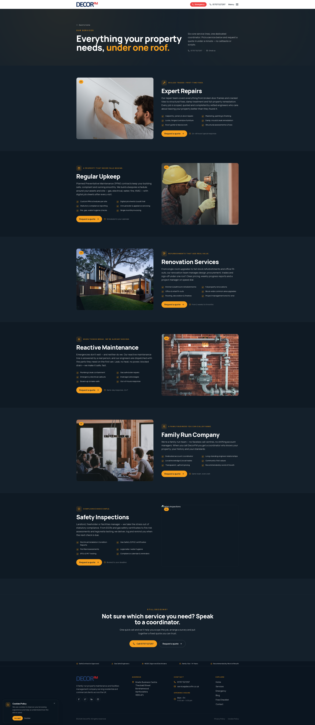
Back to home (84, 25)
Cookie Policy (233, 719)
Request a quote (172, 133)
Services (220, 686)
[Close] (54, 703)
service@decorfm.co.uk (188, 686)
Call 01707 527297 (145, 643)
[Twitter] (85, 699)
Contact (219, 704)
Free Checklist (222, 699)
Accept (17, 718)
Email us (212, 50)
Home (218, 682)
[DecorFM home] (87, 4)
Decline (27, 718)
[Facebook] (78, 699)
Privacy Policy (219, 719)
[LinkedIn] (91, 699)
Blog (218, 695)
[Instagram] (97, 699)
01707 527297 (196, 50)
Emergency (200, 4)
